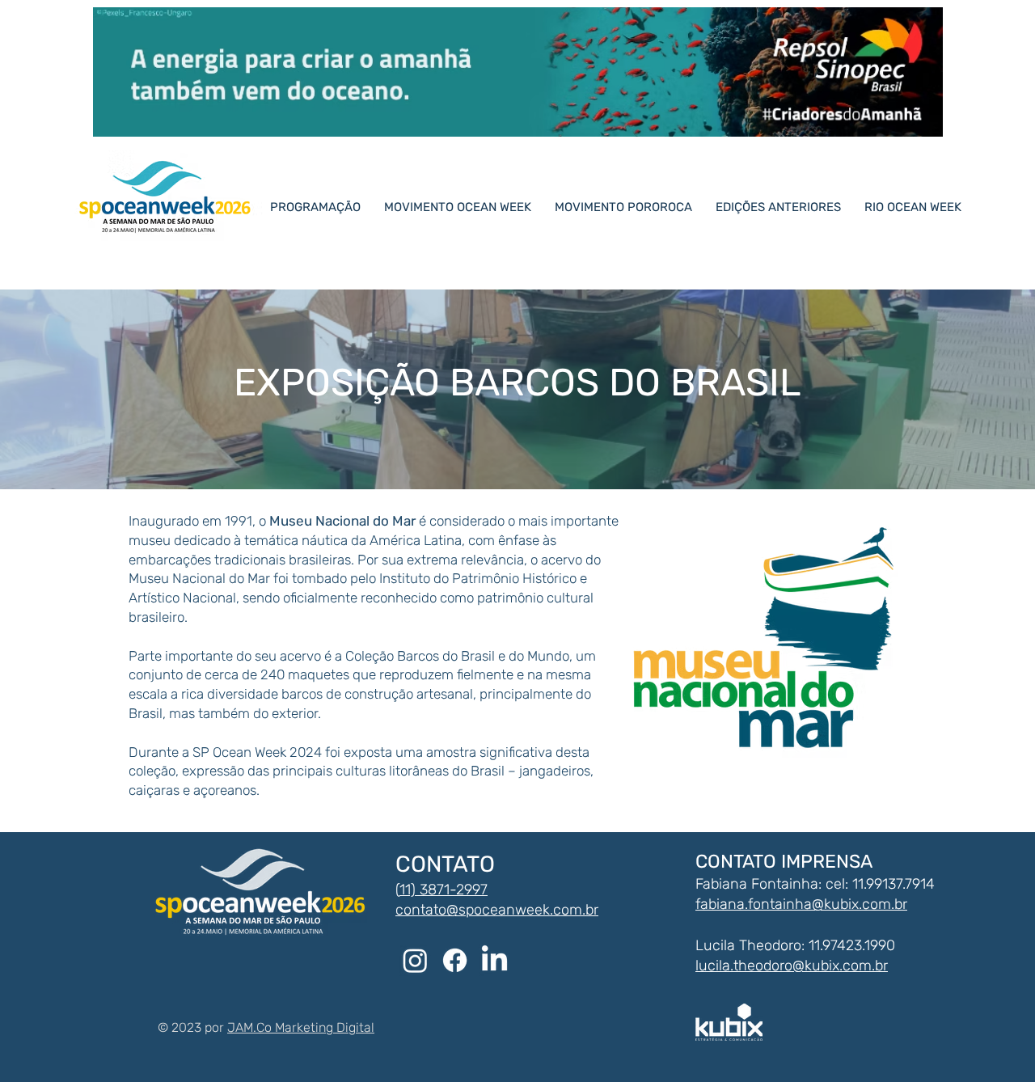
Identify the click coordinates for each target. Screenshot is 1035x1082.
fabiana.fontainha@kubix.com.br (801, 904)
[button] (785, 207)
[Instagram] (415, 960)
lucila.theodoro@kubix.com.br (791, 965)
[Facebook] (455, 960)
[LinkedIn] (494, 960)
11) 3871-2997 (443, 889)
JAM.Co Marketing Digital (300, 1027)
